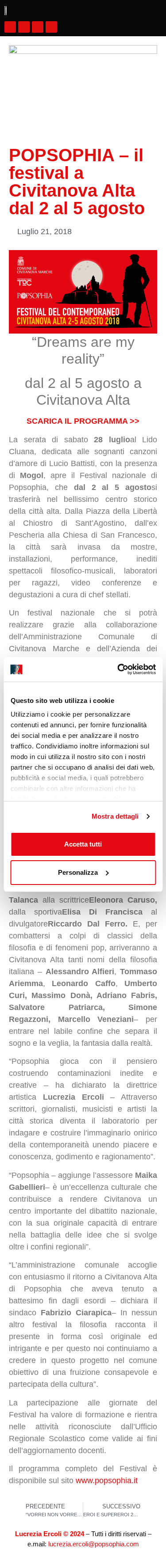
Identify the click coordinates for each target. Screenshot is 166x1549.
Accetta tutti (83, 844)
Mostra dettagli (115, 816)
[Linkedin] (51, 27)
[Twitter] (37, 27)
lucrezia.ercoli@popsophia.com (93, 1544)
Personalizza (78, 872)
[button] (155, 26)
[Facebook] (10, 27)
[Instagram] (24, 27)
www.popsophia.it (107, 1480)
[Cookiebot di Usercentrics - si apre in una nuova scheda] (118, 669)
